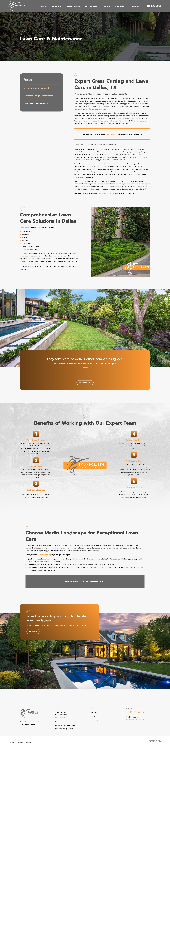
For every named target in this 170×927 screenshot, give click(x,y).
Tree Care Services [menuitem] (73, 6)
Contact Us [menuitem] (134, 6)
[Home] (16, 6)
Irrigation (25, 249)
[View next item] (87, 376)
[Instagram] (135, 712)
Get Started (33, 631)
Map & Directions (61, 718)
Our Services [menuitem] (56, 6)
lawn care (141, 104)
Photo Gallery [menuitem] (120, 6)
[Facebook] (127, 712)
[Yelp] (143, 712)
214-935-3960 (154, 6)
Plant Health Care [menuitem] (91, 6)
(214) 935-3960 (91, 134)
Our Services (95, 712)
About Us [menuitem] (43, 6)
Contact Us (94, 720)
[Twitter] (131, 712)
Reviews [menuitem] (107, 6)
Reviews (93, 716)
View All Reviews (85, 383)
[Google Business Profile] (139, 712)
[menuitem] (41, 88)
